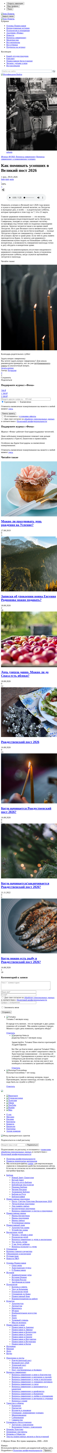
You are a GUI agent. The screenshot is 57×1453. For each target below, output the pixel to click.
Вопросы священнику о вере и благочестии (31, 1375)
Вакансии (10, 1126)
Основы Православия (16, 26)
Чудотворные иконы (21, 1223)
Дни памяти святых (20, 1206)
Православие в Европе (22, 1337)
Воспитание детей (14, 1232)
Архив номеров (13, 1131)
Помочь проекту (8, 414)
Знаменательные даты (22, 1275)
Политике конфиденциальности (27, 1450)
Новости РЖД (12, 1258)
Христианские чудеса (21, 1268)
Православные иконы (16, 1213)
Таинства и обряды (15, 1403)
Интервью (11, 1346)
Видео (9, 1353)
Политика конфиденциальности (20, 1159)
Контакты (10, 1121)
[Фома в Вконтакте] (12, 1096)
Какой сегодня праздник (17, 56)
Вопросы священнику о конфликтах (28, 1391)
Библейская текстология (23, 1185)
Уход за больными (20, 1289)
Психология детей (20, 1237)
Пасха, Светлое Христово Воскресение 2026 (32, 1201)
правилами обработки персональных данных (26, 1150)
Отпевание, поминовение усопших (28, 1413)
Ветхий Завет (18, 1180)
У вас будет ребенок (21, 1244)
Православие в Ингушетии (24, 1339)
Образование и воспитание (18, 1254)
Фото (8, 1351)
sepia (12, 179)
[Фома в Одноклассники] (14, 1098)
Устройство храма (20, 1230)
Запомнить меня (11, 1007)
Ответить (10, 1033)
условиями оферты (27, 416)
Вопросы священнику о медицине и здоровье (32, 1398)
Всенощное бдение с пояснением (27, 1427)
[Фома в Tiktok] (10, 1103)
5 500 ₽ (4, 396)
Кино (14, 1315)
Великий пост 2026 (20, 1363)
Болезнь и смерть (19, 1287)
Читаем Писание (19, 1189)
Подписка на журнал (15, 47)
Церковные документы (16, 1432)
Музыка (15, 1310)
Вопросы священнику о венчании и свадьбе (32, 1377)
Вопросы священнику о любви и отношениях (32, 1396)
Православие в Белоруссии (24, 1332)
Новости (10, 35)
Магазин (10, 1117)
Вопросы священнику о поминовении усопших (23, 158)
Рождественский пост (21, 1360)
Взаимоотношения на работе (25, 1299)
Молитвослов (12, 40)
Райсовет (10, 58)
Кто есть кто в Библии (22, 1182)
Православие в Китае (21, 1344)
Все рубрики (12, 45)
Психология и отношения (18, 30)
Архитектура (17, 1303)
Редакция (12, 370)
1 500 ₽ (4, 393)
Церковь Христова (14, 1429)
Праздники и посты (15, 1358)
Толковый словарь (20, 1320)
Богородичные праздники (23, 1208)
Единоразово (10, 402)
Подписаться (32, 1145)
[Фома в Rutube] (10, 1107)
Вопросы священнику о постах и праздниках (32, 1211)
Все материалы (13, 42)
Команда (10, 1124)
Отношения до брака (21, 1294)
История (10, 1272)
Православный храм (15, 1225)
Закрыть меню (8, 16)
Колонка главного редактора (19, 1251)
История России (19, 1280)
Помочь (10, 14)
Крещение (16, 1405)
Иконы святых (18, 1220)
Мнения (10, 1349)
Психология (11, 1284)
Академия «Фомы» (15, 33)
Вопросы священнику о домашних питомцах (32, 1382)
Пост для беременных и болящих (27, 1370)
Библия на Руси (19, 1194)
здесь (10, 409)
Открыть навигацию (15, 3)
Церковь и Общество (15, 1434)
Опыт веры (17, 1265)
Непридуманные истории (18, 28)
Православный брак (21, 1296)
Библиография (18, 1196)
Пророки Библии (19, 1187)
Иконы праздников (20, 1218)
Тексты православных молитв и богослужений (27, 1436)
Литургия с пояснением (22, 1425)
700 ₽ (3, 390)
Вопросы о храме (19, 1401)
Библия (9, 1175)
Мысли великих (19, 1322)
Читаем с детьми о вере (16, 63)
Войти (19, 74)
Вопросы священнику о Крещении (27, 1394)
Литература (17, 1306)
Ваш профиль (13, 6)
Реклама (10, 1119)
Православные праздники (18, 1199)
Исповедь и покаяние (21, 1410)
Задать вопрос (7, 368)
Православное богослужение (19, 61)
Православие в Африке (22, 1330)
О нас (9, 1114)
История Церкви (19, 1277)
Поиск (9, 9)
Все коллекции (13, 66)
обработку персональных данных (39, 419)
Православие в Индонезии (24, 1341)
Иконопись (17, 1308)
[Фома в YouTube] (11, 1105)
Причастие (16, 1408)
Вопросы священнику (16, 38)
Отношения (11, 1249)
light (3, 179)
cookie (30, 1163)
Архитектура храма (20, 1227)
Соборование (18, 1417)
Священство (17, 1420)
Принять (47, 1451)
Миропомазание (19, 1415)
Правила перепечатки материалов (21, 1161)
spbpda (9, 152)
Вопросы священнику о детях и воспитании (32, 1239)
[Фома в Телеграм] (11, 1100)
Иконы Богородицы (21, 1216)
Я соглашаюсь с (20, 416)
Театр (14, 1318)
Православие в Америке (23, 1327)
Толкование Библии (21, 1192)
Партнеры (11, 1129)
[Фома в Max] (9, 1110)
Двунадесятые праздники (23, 1204)
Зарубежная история (21, 1282)
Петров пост (17, 1367)
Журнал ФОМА (8, 157)
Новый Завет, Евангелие (23, 1177)
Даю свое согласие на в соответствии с (27, 420)
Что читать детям (19, 1242)
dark (7, 179)
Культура (10, 1301)
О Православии (19, 1270)
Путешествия (12, 1256)
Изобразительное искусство (24, 1313)
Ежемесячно (25, 402)
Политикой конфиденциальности (32, 421)
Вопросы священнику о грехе (25, 1384)
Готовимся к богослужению (19, 1422)
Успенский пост (19, 1365)
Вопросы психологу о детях (24, 1246)
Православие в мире (15, 1325)
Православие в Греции (22, 1334)
